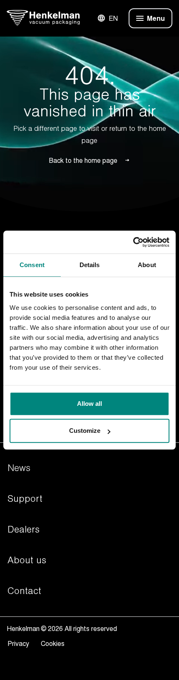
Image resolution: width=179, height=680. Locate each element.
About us (26, 560)
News (18, 468)
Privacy (19, 643)
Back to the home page (83, 160)
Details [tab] (90, 264)
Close (138, 18)
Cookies (53, 643)
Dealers (23, 529)
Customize (84, 430)
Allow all (89, 403)
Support (24, 498)
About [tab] (147, 264)
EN (113, 18)
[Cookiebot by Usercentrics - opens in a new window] (133, 242)
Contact (24, 591)
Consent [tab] (32, 264)
